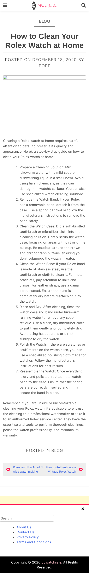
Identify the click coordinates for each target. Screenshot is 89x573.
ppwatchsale (51, 562)
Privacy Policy (28, 537)
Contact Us (25, 532)
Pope (45, 65)
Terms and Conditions (34, 542)
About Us (24, 527)
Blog (44, 21)
